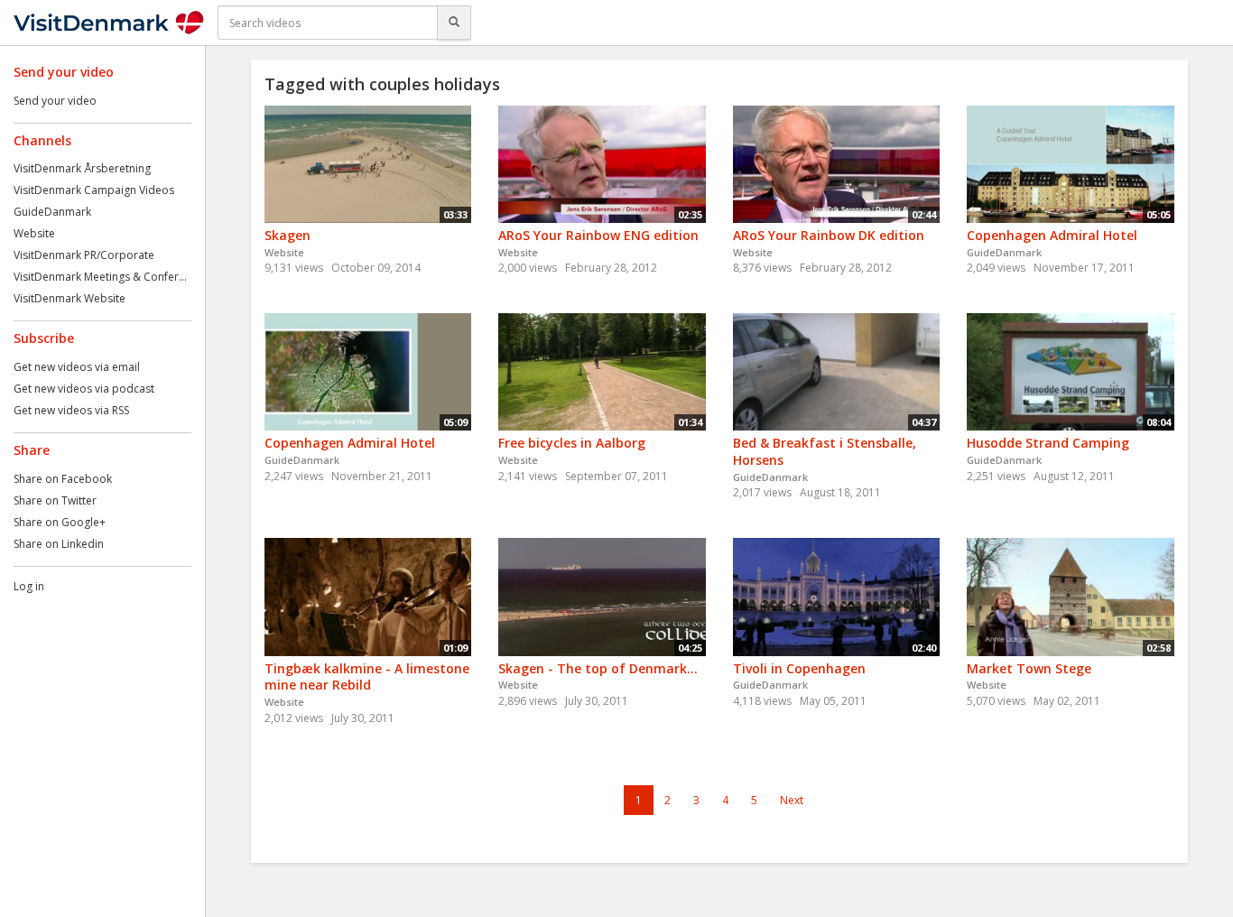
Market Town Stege (1029, 668)
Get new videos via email (77, 367)
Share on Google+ (60, 522)
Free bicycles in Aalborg (571, 442)
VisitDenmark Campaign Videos (94, 190)
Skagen (287, 235)
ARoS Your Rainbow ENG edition (598, 235)
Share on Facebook (63, 478)
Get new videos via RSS (71, 410)
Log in (29, 586)
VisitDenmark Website (69, 298)
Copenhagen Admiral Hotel (1052, 235)
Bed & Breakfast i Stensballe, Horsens (824, 451)
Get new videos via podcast (84, 388)
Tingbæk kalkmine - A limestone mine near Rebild (366, 677)
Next (791, 800)
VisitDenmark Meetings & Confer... (100, 276)
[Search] (454, 22)
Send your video (55, 100)
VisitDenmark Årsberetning (82, 168)
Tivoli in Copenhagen (799, 668)
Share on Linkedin (59, 543)
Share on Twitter (55, 500)
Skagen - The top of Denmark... (598, 668)
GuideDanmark (52, 211)
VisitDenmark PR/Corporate (84, 255)
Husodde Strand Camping (1048, 442)
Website (34, 233)
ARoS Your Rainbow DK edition (828, 235)
